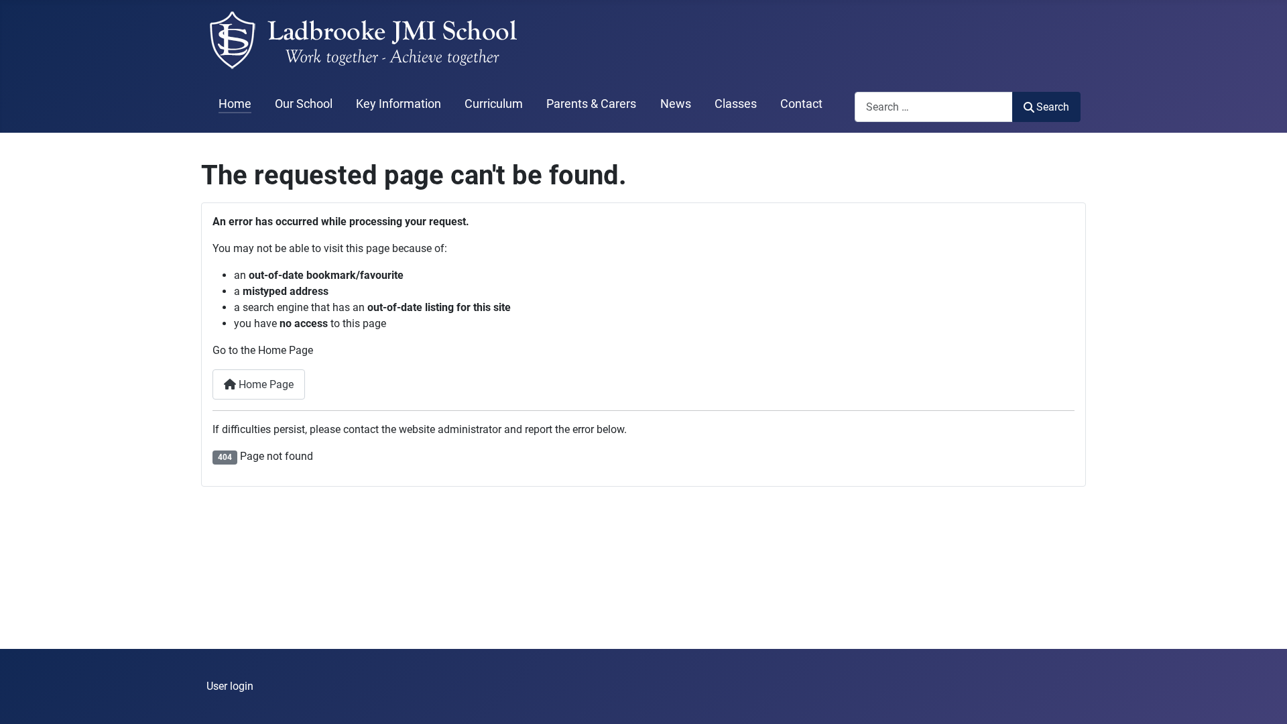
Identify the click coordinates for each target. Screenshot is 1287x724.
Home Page (265, 384)
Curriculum (494, 104)
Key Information (398, 104)
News (675, 104)
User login (229, 686)
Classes (736, 104)
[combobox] (934, 107)
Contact (801, 104)
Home (235, 104)
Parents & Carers (591, 104)
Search (1052, 107)
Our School (303, 104)
